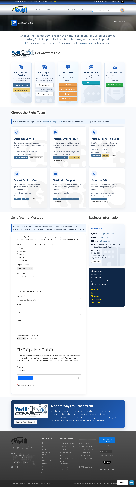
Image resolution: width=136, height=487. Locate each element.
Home (114, 22)
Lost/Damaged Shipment (99, 202)
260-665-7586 (115, 2)
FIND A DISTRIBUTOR (20, 2)
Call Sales (17, 199)
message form (85, 43)
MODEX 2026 (52, 2)
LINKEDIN (96, 296)
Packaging (65, 467)
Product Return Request (99, 199)
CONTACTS (74, 10)
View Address (96, 261)
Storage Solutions (86, 452)
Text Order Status (59, 160)
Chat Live (92, 82)
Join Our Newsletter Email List (107, 440)
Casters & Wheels (86, 459)
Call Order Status (74, 157)
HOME (39, 10)
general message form (52, 121)
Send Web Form (115, 85)
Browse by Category (68, 446)
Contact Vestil (57, 202)
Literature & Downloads (45, 453)
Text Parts (113, 155)
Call (24, 43)
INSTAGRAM (97, 299)
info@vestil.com (104, 241)
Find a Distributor (59, 199)
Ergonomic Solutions (68, 452)
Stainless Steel (85, 455)
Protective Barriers (67, 458)
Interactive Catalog (89, 467)
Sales (69, 85)
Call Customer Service (21, 157)
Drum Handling (66, 455)
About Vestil (98, 271)
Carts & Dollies (66, 470)
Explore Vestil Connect (25, 422)
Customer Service (69, 89)
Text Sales (25, 199)
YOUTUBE (96, 303)
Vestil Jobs (97, 274)
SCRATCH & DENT (35, 2)
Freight (44, 464)
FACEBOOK (97, 290)
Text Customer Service (36, 157)
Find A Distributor (47, 461)
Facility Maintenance (87, 446)
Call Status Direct (46, 94)
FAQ (45, 2)
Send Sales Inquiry (36, 199)
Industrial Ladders (87, 449)
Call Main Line (45, 85)
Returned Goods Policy (101, 281)
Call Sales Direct (22, 90)
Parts (69, 94)
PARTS (62, 10)
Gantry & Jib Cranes (87, 443)
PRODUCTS (50, 10)
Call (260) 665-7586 (21, 85)
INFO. (85, 10)
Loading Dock (66, 449)
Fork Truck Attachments (64, 463)
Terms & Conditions (100, 284)
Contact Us (45, 467)
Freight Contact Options (60, 157)
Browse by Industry (68, 443)
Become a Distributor (72, 199)
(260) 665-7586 (108, 234)
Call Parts (105, 155)
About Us (45, 449)
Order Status (69, 99)
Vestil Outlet (98, 278)
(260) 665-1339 (102, 237)
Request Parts (96, 155)
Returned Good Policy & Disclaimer (99, 483)
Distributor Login (102, 2)
